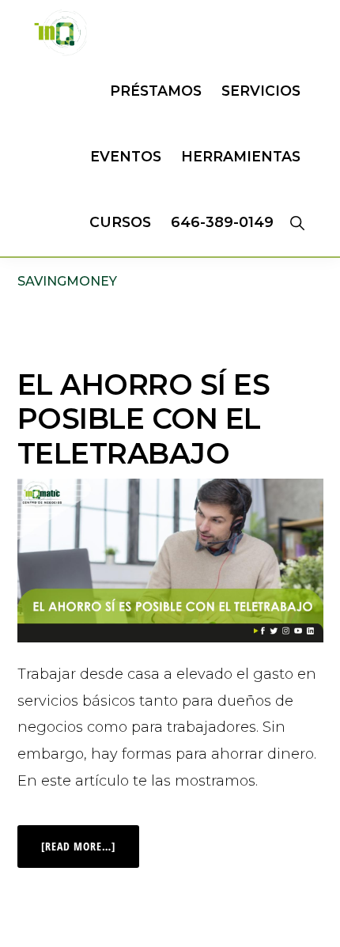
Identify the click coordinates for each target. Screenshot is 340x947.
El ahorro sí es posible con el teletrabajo (143, 418)
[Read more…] (90, 839)
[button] (296, 222)
